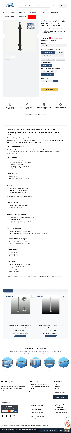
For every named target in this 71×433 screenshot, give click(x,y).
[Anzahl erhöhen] (48, 85)
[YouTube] (14, 416)
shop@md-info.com (37, 405)
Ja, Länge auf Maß (47, 81)
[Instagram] (2, 416)
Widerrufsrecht (58, 388)
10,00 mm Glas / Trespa (48, 59)
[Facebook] (10, 416)
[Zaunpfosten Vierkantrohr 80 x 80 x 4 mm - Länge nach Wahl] (51, 304)
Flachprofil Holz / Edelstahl (49, 71)
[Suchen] (48, 6)
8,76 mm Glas (60, 55)
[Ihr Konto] (56, 5)
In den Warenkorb (20, 335)
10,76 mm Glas (60, 59)
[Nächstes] (38, 36)
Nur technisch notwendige (48, 430)
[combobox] (34, 6)
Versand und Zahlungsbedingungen (60, 391)
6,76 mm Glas (60, 52)
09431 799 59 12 (36, 409)
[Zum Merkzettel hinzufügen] (33, 296)
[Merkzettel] (53, 5)
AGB (56, 384)
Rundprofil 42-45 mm (48, 74)
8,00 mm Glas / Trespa (48, 55)
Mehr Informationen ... (12, 431)
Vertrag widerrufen (60, 397)
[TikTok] (6, 416)
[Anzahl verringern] (42, 85)
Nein (56, 81)
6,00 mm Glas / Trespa (48, 52)
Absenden (58, 415)
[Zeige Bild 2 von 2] (22, 49)
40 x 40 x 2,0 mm (47, 65)
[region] (21, 40)
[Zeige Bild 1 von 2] (19, 49)
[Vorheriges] (4, 36)
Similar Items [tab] (8, 291)
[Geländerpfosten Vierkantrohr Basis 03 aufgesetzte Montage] (20, 304)
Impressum (57, 386)
